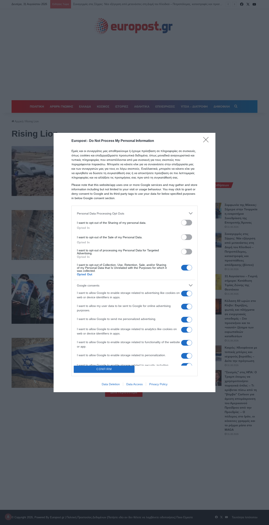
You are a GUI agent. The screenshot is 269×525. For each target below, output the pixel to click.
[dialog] (134, 262)
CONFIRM (104, 369)
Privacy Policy (158, 384)
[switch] (186, 222)
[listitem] (134, 213)
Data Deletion (111, 384)
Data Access (134, 384)
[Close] (207, 141)
